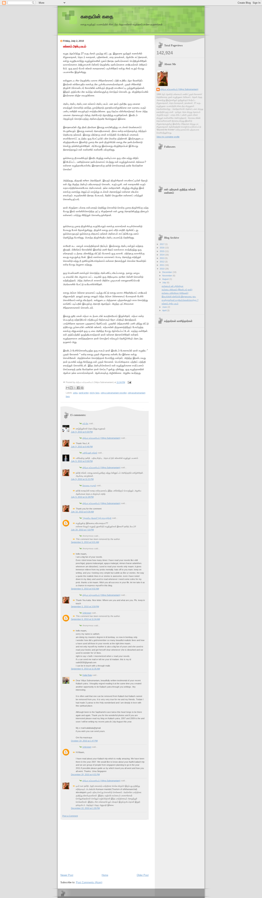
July (164, 282)
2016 (162, 247)
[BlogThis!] (71, 388)
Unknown (86, 613)
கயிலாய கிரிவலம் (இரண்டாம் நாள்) (177, 289)
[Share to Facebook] (78, 388)
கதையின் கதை (97, 16)
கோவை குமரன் (89, 485)
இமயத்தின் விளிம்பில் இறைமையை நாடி (179, 296)
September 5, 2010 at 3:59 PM (85, 606)
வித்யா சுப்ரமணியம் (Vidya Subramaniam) (101, 438)
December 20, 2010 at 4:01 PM (85, 774)
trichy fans (95, 393)
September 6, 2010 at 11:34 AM (85, 619)
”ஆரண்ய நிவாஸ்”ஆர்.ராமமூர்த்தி (96, 518)
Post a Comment (70, 816)
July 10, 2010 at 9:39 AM (82, 512)
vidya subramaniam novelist (114, 393)
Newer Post (66, 875)
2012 (162, 261)
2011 (162, 265)
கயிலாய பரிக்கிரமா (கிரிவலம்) (175, 293)
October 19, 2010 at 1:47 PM (84, 741)
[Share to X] (75, 388)
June (164, 307)
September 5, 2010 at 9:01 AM (85, 542)
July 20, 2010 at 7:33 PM (82, 530)
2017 (162, 244)
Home (105, 875)
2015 (162, 251)
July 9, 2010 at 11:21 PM (82, 479)
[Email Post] (129, 382)
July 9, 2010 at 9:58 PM (82, 461)
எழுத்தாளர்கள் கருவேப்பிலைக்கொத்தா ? (180, 300)
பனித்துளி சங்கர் (89, 453)
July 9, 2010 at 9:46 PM (82, 446)
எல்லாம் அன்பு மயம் (74, 46)
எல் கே (85, 423)
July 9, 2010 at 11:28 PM (82, 497)
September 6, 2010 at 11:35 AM (85, 669)
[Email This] (67, 388)
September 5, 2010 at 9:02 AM (85, 589)
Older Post (143, 875)
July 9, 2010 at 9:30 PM (82, 432)
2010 (162, 269)
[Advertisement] (89, 846)
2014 (162, 255)
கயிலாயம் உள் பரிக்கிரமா (172, 286)
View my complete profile (168, 137)
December (167, 272)
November (167, 275)
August (165, 279)
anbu (75, 393)
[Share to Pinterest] (82, 388)
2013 (162, 258)
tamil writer (84, 393)
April (164, 310)
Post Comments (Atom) (89, 882)
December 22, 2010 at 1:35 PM (85, 808)
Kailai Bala (87, 675)
